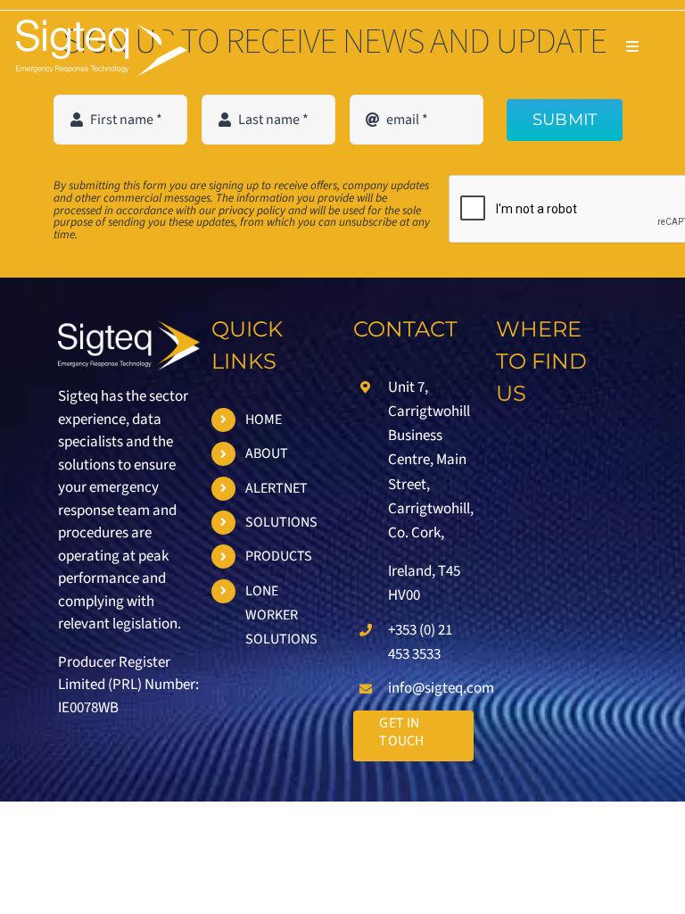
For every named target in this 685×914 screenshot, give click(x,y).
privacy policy (252, 210)
